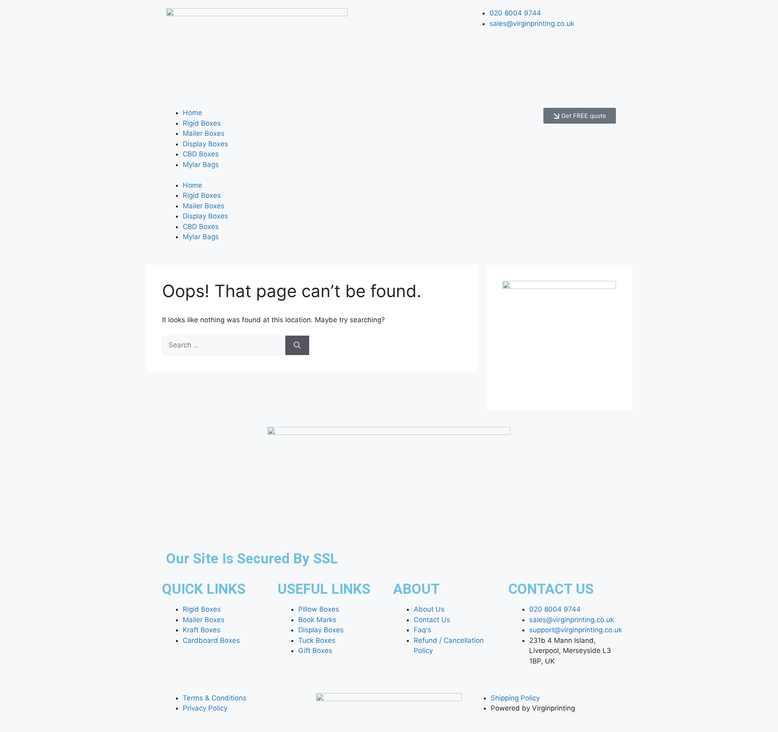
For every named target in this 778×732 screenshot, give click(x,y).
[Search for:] (223, 345)
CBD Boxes (201, 154)
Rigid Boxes (202, 123)
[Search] (297, 345)
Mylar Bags (201, 165)
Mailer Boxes (203, 133)
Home (192, 113)
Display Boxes (205, 144)
